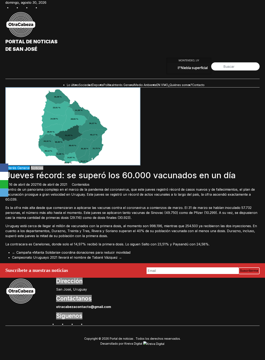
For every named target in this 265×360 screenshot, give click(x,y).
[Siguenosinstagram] (32, 7)
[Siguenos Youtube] (87, 323)
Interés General (123, 85)
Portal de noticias (31, 42)
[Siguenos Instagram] (77, 323)
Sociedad (85, 85)
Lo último (73, 85)
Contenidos (80, 184)
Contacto (198, 85)
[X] (4, 176)
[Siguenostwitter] (22, 7)
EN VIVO (162, 85)
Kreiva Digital (133, 343)
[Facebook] (4, 168)
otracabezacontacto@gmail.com (83, 307)
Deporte (98, 85)
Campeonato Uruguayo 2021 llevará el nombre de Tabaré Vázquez (67, 257)
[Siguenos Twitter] (68, 323)
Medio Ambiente (145, 85)
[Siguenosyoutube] (41, 7)
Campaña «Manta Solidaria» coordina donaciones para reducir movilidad (71, 252)
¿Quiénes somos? (180, 85)
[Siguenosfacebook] (13, 7)
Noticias (37, 168)
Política (108, 85)
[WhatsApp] (4, 184)
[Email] (4, 192)
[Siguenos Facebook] (58, 323)
